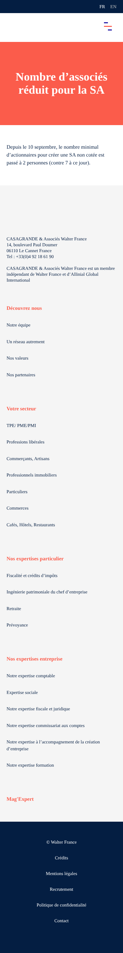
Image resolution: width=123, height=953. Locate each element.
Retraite (14, 609)
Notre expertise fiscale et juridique (38, 709)
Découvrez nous (24, 308)
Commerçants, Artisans (28, 459)
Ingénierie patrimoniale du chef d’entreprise (47, 592)
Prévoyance (17, 625)
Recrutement (61, 889)
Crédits (61, 858)
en (113, 7)
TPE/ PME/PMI (21, 425)
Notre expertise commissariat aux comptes (46, 725)
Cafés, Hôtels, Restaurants (31, 525)
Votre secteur (21, 409)
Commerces (18, 508)
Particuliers (17, 492)
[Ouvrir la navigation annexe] (10, 6)
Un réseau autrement (26, 342)
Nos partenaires (21, 375)
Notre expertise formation (30, 765)
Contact (61, 921)
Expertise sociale (22, 692)
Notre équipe (19, 325)
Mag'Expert (20, 799)
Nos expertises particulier (35, 559)
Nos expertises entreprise (34, 659)
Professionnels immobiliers (32, 475)
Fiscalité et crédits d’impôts (32, 575)
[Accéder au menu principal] (107, 26)
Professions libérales (25, 442)
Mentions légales (61, 873)
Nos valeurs (18, 358)
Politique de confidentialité (62, 905)
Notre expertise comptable (31, 676)
